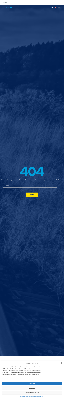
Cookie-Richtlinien (24, 396)
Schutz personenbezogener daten (36, 396)
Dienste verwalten (6, 378)
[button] (61, 363)
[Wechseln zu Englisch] (55, 7)
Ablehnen (32, 388)
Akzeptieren (32, 383)
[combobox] (29, 2)
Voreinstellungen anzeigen (32, 392)
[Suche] (58, 2)
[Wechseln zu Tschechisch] (52, 7)
